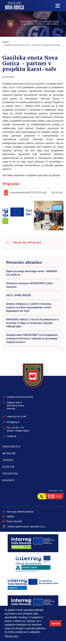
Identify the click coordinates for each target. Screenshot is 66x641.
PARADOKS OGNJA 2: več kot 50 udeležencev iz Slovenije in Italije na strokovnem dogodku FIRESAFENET (32, 323)
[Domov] (14, 5)
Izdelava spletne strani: (26, 526)
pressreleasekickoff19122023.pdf (28, 192)
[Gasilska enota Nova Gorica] (17, 215)
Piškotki (10, 516)
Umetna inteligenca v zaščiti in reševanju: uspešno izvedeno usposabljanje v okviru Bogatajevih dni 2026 (29, 307)
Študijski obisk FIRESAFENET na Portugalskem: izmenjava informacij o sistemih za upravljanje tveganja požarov (32, 338)
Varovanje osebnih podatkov (20, 511)
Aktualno (9, 453)
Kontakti (8, 480)
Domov (5, 41)
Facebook (11, 436)
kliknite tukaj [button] (11, 636)
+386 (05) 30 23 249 (16, 416)
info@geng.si (13, 422)
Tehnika (7, 460)
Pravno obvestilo (14, 521)
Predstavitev (11, 446)
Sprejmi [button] (56, 623)
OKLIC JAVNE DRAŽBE (18, 295)
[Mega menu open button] (58, 6)
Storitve (8, 466)
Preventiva (10, 473)
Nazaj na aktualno (27, 242)
